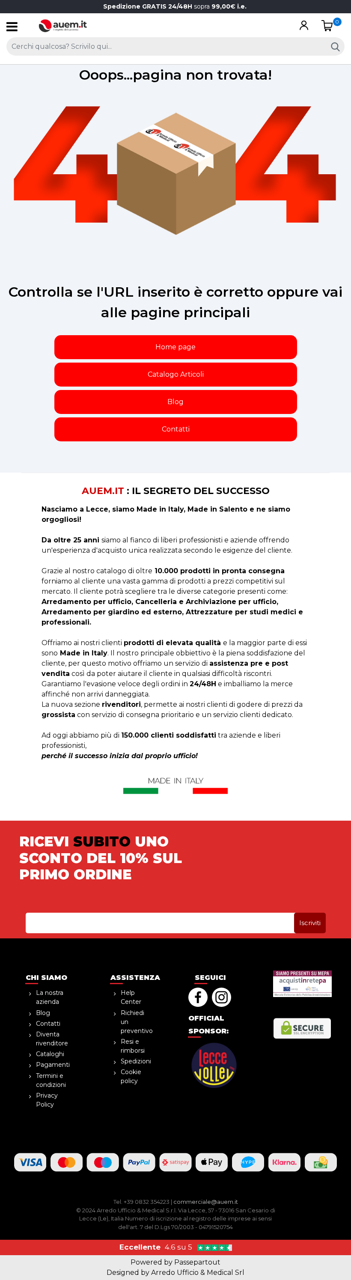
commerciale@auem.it (205, 1201)
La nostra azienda (49, 997)
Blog (175, 402)
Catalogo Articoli (176, 374)
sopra (175, 6)
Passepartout (197, 1262)
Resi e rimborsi (133, 1046)
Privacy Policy (47, 1100)
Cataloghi (50, 1054)
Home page (175, 347)
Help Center (131, 997)
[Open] (12, 29)
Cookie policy (131, 1076)
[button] (303, 25)
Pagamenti (53, 1065)
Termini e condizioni (51, 1080)
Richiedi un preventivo (137, 1022)
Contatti (176, 429)
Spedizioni (136, 1061)
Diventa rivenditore (52, 1038)
